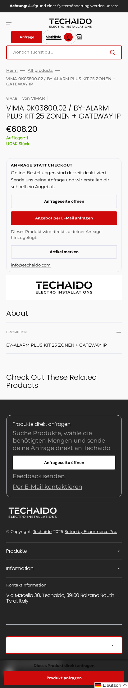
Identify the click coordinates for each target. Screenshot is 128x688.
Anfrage (27, 37)
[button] (9, 23)
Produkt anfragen (64, 678)
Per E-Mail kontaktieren (47, 486)
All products (40, 70)
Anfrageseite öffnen (64, 201)
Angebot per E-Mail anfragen (64, 218)
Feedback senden (39, 476)
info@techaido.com (31, 264)
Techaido (42, 531)
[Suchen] (114, 52)
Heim (12, 70)
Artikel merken (64, 251)
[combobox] (64, 52)
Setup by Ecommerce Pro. (91, 531)
